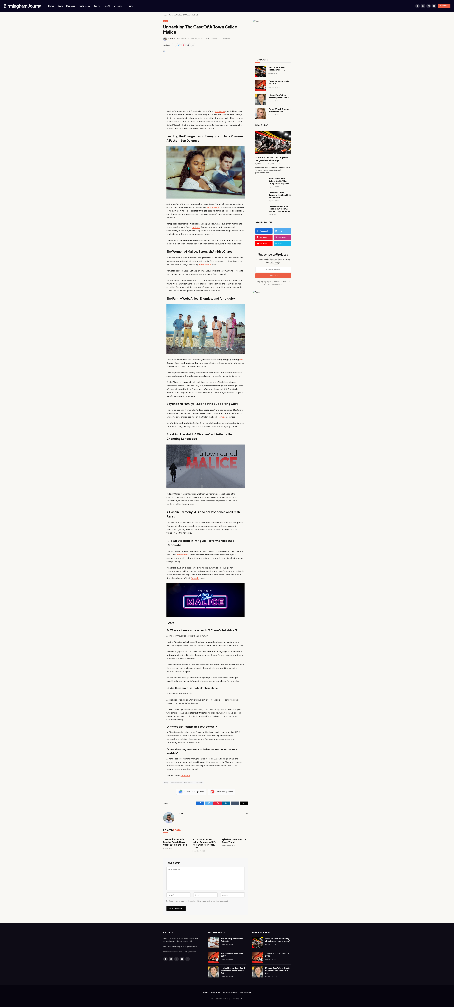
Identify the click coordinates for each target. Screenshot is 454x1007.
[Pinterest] (155, 135)
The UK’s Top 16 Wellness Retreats (232, 939)
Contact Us (245, 993)
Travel (131, 6)
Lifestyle (118, 6)
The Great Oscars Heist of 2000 (279, 82)
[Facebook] (155, 117)
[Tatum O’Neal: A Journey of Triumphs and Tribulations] (260, 113)
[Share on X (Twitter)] (179, 45)
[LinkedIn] (155, 129)
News (60, 6)
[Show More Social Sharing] (193, 45)
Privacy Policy (270, 284)
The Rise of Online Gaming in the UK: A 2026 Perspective (279, 195)
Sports (97, 6)
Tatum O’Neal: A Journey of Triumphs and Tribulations (279, 110)
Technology (84, 6)
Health (107, 6)
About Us (215, 993)
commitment (183, 554)
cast (241, 359)
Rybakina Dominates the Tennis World (234, 840)
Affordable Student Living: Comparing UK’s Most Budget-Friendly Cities (204, 843)
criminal (222, 417)
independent (205, 264)
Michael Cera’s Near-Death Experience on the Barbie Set (279, 96)
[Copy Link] (188, 45)
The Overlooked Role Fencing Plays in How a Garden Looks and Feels (175, 842)
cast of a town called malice (182, 783)
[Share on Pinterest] (183, 45)
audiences (220, 111)
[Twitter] (155, 123)
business (196, 227)
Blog (165, 21)
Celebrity (199, 783)
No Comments (213, 38)
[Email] (155, 141)
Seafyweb (238, 999)
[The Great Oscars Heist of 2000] (260, 85)
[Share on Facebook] (174, 45)
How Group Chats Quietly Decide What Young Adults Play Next (278, 181)
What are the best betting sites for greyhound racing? (276, 68)
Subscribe (444, 6)
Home (51, 6)
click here (185, 775)
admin (172, 38)
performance (212, 207)
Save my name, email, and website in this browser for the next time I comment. (198, 901)
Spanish (195, 578)
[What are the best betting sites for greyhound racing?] (260, 71)
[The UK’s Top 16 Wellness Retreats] (213, 942)
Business (70, 6)
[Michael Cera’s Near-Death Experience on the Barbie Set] (260, 99)
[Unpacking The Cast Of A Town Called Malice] (205, 78)
